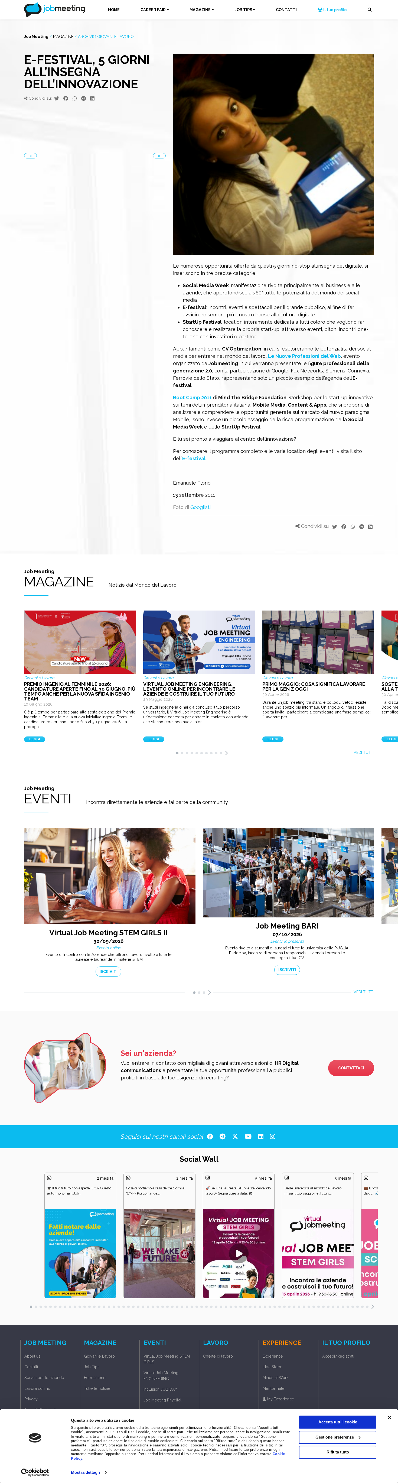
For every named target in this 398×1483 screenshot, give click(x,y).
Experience (273, 1356)
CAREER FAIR (153, 9)
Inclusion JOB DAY (160, 1389)
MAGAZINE (200, 9)
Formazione (95, 1377)
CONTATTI (286, 9)
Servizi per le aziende (44, 1377)
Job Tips (92, 1366)
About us (32, 1356)
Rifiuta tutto (338, 1452)
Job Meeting (36, 36)
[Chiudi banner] (390, 1417)
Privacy (31, 1399)
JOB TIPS (243, 9)
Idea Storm (272, 1366)
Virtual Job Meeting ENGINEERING (160, 1375)
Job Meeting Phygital (162, 1400)
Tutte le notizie (97, 1388)
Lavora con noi (37, 1388)
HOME (114, 9)
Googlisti (200, 507)
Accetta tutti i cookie (337, 1422)
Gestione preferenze (334, 1437)
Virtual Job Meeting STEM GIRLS (166, 1359)
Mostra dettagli (85, 1472)
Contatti (31, 1366)
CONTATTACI (351, 1068)
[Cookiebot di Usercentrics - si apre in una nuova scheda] (35, 1472)
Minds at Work (276, 1377)
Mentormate (274, 1388)
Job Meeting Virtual (160, 1410)
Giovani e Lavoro (99, 1356)
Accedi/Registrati (40, 1409)
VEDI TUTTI (364, 752)
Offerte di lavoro (218, 1356)
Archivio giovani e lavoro (106, 36)
